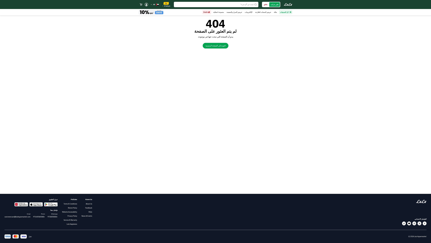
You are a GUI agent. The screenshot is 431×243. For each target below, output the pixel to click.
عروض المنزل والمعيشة (234, 12)
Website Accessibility (69, 212)
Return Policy (72, 208)
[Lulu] (288, 4)
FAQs (90, 212)
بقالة (275, 12)
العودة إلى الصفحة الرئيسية (216, 46)
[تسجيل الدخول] (146, 4)
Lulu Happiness (72, 224)
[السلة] (141, 4)
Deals (205, 12)
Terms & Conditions (70, 204)
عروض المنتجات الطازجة (263, 12)
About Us (89, 204)
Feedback (88, 208)
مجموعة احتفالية (218, 12)
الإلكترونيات (248, 12)
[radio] (274, 4)
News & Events (87, 216)
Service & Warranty (70, 220)
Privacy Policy (72, 216)
